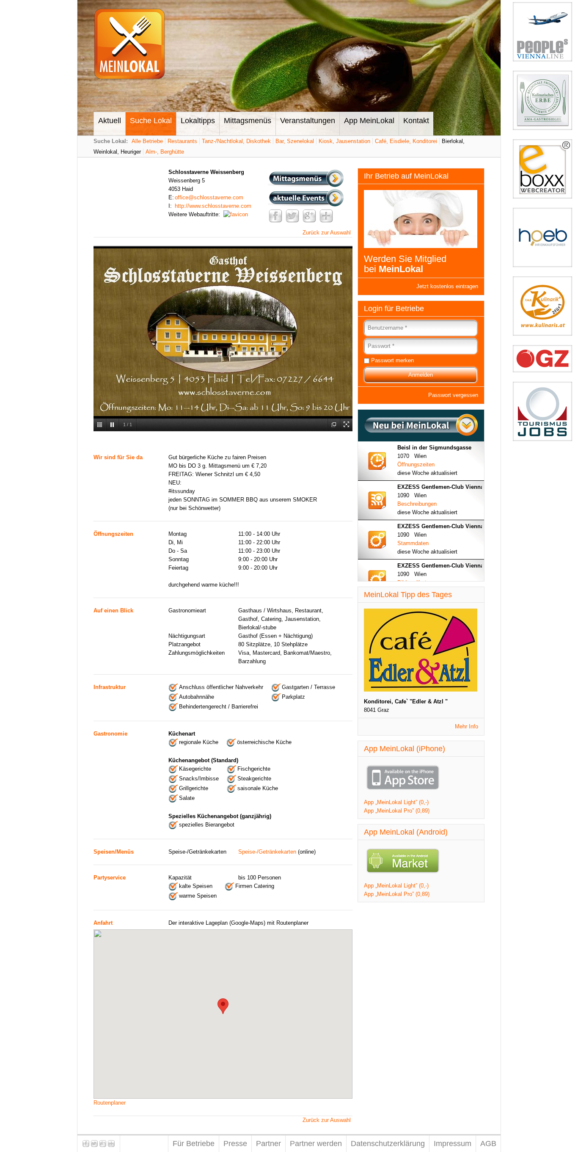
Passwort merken (392, 360)
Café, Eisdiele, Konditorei (406, 141)
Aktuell (109, 120)
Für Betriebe (194, 1143)
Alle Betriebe (147, 141)
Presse (235, 1143)
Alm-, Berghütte (165, 152)
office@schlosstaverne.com (209, 197)
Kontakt (416, 120)
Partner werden (316, 1143)
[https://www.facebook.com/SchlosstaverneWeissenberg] (235, 214)
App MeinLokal (369, 120)
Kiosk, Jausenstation (344, 141)
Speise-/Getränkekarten (267, 852)
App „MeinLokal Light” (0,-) (396, 802)
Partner (268, 1143)
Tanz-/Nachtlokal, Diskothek (236, 141)
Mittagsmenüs (247, 120)
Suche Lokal (151, 120)
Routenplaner (110, 1103)
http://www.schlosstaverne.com (213, 206)
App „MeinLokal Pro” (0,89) (396, 811)
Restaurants (182, 141)
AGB (488, 1143)
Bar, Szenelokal (294, 141)
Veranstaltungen (307, 120)
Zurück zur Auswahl (327, 232)
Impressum (452, 1143)
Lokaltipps (198, 120)
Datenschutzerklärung (388, 1143)
